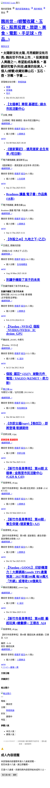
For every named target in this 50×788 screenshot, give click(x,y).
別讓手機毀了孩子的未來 (23, 279)
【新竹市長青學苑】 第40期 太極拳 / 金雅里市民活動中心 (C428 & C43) (27, 472)
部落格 (9, 90)
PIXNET (12, 741)
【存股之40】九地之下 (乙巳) (26, 239)
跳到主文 (5, 46)
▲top (3, 138)
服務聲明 (28, 744)
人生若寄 (21, 179)
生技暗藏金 (22, 264)
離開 (14, 775)
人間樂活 (21, 134)
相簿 (8, 87)
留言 (23, 129)
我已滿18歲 (6, 775)
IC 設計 (20, 359)
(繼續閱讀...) (6, 123)
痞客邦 (17, 129)
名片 (8, 93)
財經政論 (22, 82)
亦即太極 (21, 453)
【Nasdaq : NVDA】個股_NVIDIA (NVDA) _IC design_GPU (22, 330)
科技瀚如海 (22, 408)
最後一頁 (14, 667)
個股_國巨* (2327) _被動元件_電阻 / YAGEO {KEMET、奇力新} (27, 378)
